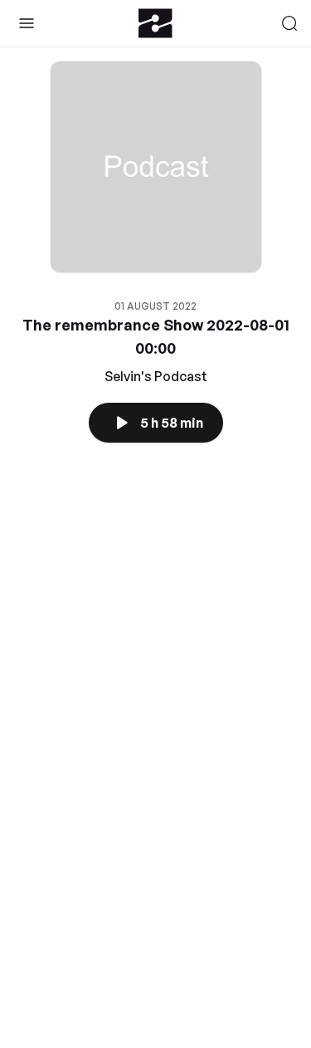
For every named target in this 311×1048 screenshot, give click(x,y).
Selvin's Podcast (155, 376)
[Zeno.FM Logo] (155, 23)
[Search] (289, 23)
